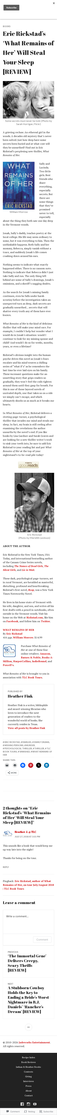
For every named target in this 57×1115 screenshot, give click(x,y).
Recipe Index (28, 1057)
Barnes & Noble (31, 657)
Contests (28, 1071)
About (28, 1090)
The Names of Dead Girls (28, 566)
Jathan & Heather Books (28, 1067)
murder (30, 745)
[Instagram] (28, 1104)
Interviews (28, 1081)
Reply (6, 867)
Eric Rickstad (14, 633)
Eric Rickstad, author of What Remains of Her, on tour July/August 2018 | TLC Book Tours (28, 884)
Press (29, 1086)
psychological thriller (18, 748)
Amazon (45, 653)
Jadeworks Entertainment (34, 1042)
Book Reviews (28, 1062)
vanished (24, 751)
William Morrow (23, 637)
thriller (39, 748)
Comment (42, 939)
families (26, 742)
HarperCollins (22, 661)
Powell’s (8, 665)
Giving (28, 1076)
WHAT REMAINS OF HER (18, 630)
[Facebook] (22, 1104)
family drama (41, 742)
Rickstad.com (34, 617)
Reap (31, 590)
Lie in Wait (28, 570)
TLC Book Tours (32, 677)
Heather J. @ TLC (25, 832)
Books (6, 26)
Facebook (12, 621)
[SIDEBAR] (28, 1027)
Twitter (45, 621)
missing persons (13, 745)
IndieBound (39, 661)
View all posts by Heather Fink (26, 728)
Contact (29, 1095)
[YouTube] (34, 1104)
